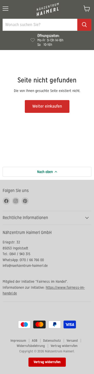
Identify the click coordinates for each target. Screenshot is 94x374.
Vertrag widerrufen (64, 346)
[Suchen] (84, 25)
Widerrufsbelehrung (31, 346)
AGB (34, 340)
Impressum (18, 340)
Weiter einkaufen (47, 106)
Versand (72, 340)
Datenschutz (52, 340)
